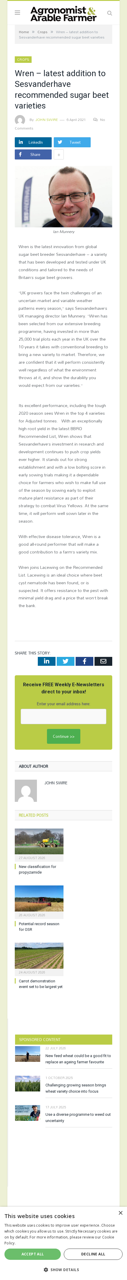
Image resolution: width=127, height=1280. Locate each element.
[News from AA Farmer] (63, 12)
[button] (63, 1269)
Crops (23, 59)
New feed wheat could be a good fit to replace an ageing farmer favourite (78, 1059)
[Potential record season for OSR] (39, 901)
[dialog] (63, 1243)
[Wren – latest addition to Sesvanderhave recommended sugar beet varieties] (63, 197)
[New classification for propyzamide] (39, 845)
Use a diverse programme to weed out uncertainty (78, 1117)
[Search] (109, 12)
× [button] (120, 1213)
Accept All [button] (33, 1254)
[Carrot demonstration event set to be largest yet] (39, 959)
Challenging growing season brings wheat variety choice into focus (75, 1088)
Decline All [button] (93, 1254)
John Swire (46, 119)
